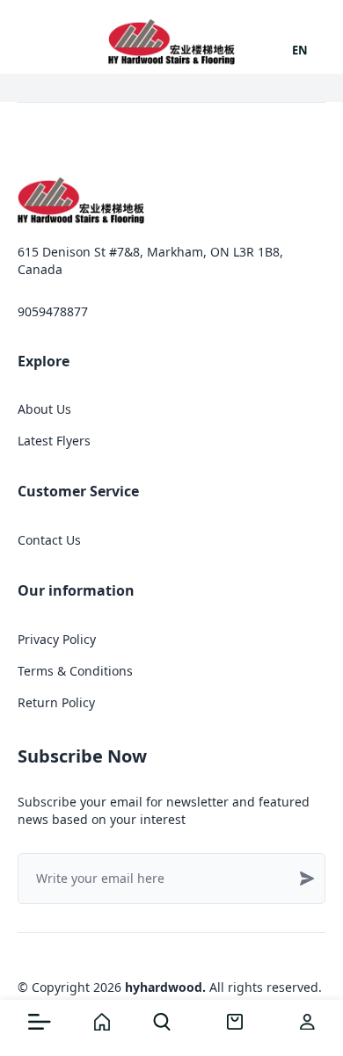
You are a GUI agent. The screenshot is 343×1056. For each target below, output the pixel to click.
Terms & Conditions (75, 670)
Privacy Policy (57, 639)
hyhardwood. (165, 987)
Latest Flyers (54, 440)
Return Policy (56, 702)
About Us (44, 409)
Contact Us (49, 540)
